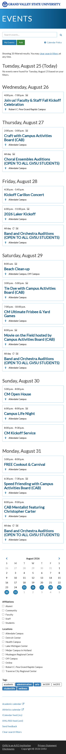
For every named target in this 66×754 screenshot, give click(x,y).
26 (6, 568)
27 (15, 568)
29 (33, 568)
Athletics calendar (11, 709)
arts (37, 684)
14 (50, 577)
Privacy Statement (47, 745)
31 (50, 568)
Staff (7, 618)
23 (6, 587)
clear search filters (49, 53)
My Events (9, 42)
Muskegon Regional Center (18, 654)
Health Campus (12, 641)
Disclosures (8, 748)
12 (33, 577)
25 (24, 587)
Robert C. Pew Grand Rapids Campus (23, 667)
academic (8, 684)
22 (59, 582)
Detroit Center (12, 637)
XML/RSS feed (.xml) (12, 720)
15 (59, 577)
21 (50, 582)
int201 (56, 684)
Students (9, 622)
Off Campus (11, 658)
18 (24, 582)
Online (8, 662)
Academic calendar (12, 704)
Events (17, 18)
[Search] (60, 35)
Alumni (8, 606)
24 (15, 587)
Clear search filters (12, 732)
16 (6, 582)
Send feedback (9, 726)
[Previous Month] (6, 558)
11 (24, 577)
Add (21, 42)
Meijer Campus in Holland (17, 650)
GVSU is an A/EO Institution (16, 745)
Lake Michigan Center (16, 646)
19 (33, 582)
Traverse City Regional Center (20, 671)
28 (24, 568)
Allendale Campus (13, 633)
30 (41, 568)
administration (24, 684)
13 (41, 577)
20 (41, 582)
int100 (46, 684)
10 (15, 577)
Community (10, 610)
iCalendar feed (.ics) (12, 715)
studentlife (9, 688)
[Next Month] (59, 558)
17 (15, 582)
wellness (23, 688)
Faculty (8, 614)
